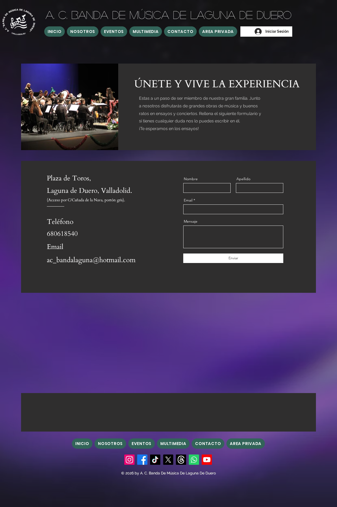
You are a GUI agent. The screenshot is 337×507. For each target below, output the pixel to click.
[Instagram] (129, 460)
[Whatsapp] (194, 460)
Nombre (191, 179)
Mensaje (190, 221)
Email (188, 200)
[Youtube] (207, 460)
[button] (82, 31)
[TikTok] (155, 460)
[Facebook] (142, 460)
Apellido (243, 179)
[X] (168, 460)
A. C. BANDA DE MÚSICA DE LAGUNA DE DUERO (168, 14)
